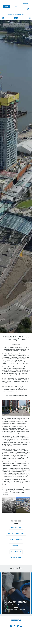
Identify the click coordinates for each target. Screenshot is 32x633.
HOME (5, 24)
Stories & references (13, 24)
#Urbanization (16, 558)
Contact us (25, 3)
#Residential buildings (16, 533)
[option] (16, 593)
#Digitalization (16, 527)
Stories (23, 24)
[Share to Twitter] (18, 626)
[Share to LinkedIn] (10, 626)
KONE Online (6, 6)
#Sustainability (16, 546)
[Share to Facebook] (14, 626)
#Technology (16, 552)
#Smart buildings (16, 539)
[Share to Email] (21, 626)
